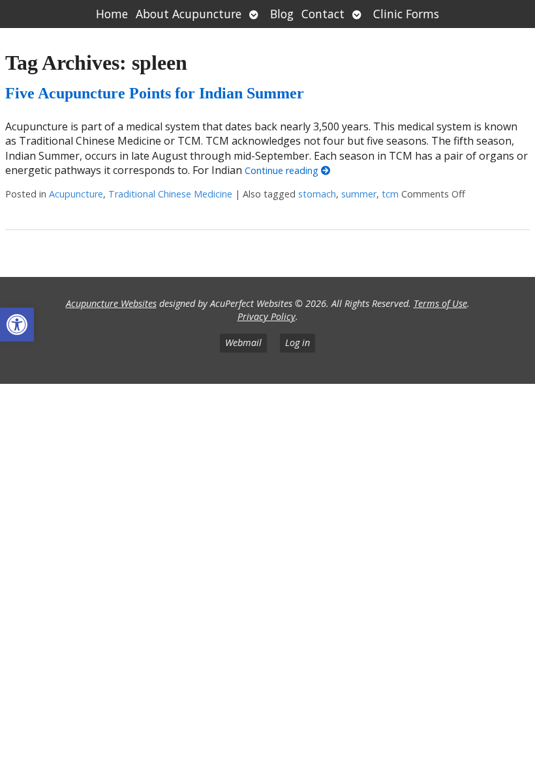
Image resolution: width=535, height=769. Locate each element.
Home (112, 14)
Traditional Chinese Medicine (170, 194)
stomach (317, 194)
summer (358, 194)
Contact (322, 14)
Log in (297, 342)
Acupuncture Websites (111, 303)
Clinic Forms (406, 14)
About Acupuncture (188, 14)
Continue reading (283, 170)
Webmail (243, 342)
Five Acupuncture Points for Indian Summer (154, 93)
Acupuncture (76, 194)
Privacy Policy (266, 316)
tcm (390, 194)
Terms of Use (440, 303)
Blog (282, 14)
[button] (17, 324)
